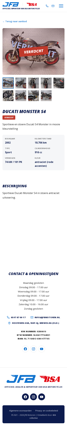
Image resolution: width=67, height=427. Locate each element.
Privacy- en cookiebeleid (46, 410)
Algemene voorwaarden (20, 410)
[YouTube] (41, 348)
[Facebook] (25, 348)
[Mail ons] (53, 5)
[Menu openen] (61, 5)
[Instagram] (33, 348)
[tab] (8, 83)
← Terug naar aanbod (14, 21)
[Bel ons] (47, 5)
